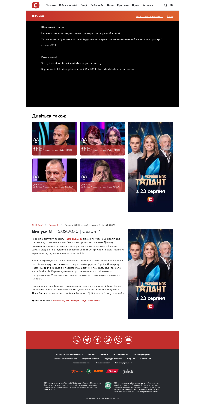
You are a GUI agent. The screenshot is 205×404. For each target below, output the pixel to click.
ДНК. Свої (38, 15)
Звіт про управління (123, 363)
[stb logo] (36, 5)
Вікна (110, 5)
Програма (123, 5)
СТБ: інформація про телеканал (69, 354)
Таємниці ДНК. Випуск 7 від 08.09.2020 (76, 300)
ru (171, 5)
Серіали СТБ (145, 359)
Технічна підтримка (81, 363)
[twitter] (77, 340)
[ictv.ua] (77, 371)
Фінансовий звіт (103, 363)
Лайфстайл (97, 5)
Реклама (91, 354)
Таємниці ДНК (73, 238)
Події (84, 5)
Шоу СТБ (131, 359)
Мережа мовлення (90, 359)
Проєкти (51, 5)
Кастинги (148, 5)
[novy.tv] (88, 371)
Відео (135, 5)
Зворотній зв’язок (120, 354)
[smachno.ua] (128, 371)
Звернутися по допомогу (149, 16)
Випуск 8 (54, 225)
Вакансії (104, 354)
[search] (165, 5)
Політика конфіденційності (65, 359)
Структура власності (113, 359)
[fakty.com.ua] (98, 371)
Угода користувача (142, 354)
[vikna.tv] (112, 371)
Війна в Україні (68, 5)
